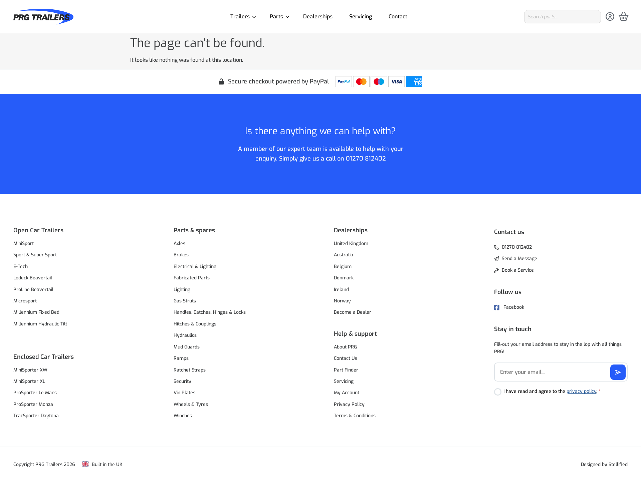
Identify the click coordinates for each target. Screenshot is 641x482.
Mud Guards (187, 347)
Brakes (181, 255)
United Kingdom (351, 243)
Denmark (344, 278)
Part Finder (346, 370)
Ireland (341, 289)
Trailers (240, 16)
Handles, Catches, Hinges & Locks (210, 312)
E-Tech (20, 266)
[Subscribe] (618, 372)
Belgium (343, 266)
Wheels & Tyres (191, 404)
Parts (276, 16)
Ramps (181, 358)
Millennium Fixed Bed (36, 312)
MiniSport (23, 243)
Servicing (360, 16)
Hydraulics (185, 335)
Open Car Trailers (38, 230)
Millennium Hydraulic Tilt (40, 324)
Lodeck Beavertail (32, 278)
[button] (80, 230)
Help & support (355, 334)
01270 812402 (366, 159)
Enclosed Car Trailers (43, 357)
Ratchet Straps (190, 370)
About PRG (345, 347)
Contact (398, 16)
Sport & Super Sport (35, 255)
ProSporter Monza (33, 404)
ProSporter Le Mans (35, 393)
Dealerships (318, 16)
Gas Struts (185, 301)
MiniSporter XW (30, 370)
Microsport (25, 301)
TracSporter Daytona (36, 416)
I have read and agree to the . (552, 391)
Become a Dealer (352, 312)
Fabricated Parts (192, 278)
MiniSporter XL (29, 381)
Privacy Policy (349, 404)
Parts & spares (194, 230)
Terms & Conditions (355, 416)
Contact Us (345, 358)
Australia (343, 255)
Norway (342, 301)
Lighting (182, 289)
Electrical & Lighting (195, 266)
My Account (346, 393)
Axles (179, 243)
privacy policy (581, 391)
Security (182, 381)
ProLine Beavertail (33, 289)
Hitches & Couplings (195, 324)
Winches (183, 416)
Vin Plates (184, 393)
